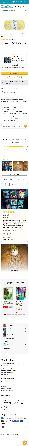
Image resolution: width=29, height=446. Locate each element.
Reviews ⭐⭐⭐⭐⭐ (6, 382)
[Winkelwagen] (23, 6)
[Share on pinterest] (11, 234)
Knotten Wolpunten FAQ (7, 390)
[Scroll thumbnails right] (25, 166)
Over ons (3, 384)
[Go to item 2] (18, 166)
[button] (5, 39)
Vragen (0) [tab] (21, 179)
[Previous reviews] (3, 60)
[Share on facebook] (4, 234)
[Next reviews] (26, 60)
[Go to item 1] (7, 166)
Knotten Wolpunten (6, 388)
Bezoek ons (4, 386)
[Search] (26, 10)
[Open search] (3, 184)
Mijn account (4, 374)
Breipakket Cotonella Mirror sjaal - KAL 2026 (20, 304)
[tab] (5, 314)
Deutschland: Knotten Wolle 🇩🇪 (8, 370)
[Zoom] (23, 33)
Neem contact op (5, 395)
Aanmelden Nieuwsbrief (7, 372)
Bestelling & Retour (6, 365)
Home (2, 36)
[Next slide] (26, 300)
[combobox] (14, 10)
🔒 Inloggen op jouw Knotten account (10, 363)
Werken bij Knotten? (6, 393)
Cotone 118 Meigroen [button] (9, 239)
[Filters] (7, 184)
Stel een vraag (14, 174)
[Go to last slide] (3, 300)
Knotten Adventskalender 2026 (8, 303)
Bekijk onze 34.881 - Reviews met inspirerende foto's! (18, 2)
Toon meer (14, 270)
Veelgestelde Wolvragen (7, 368)
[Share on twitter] (7, 234)
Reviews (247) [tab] (8, 179)
